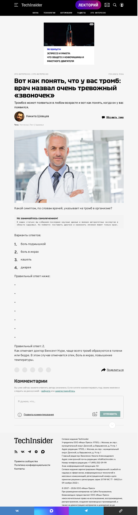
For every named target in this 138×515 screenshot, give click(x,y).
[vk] (22, 451)
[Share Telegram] (86, 511)
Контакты (19, 469)
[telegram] (29, 451)
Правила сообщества (26, 461)
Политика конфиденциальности (32, 465)
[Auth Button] (122, 5)
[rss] (16, 451)
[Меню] (16, 5)
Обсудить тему (115, 117)
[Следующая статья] (69, 425)
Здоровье (39, 125)
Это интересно (22, 74)
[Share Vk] (17, 511)
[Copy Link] (121, 511)
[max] (43, 451)
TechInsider (31, 4)
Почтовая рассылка (107, 5)
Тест (32, 125)
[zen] (36, 451)
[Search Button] (115, 5)
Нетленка (24, 125)
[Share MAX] (51, 511)
